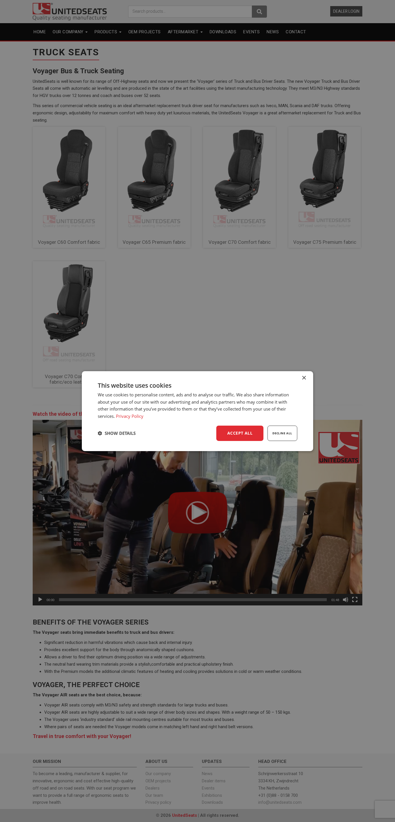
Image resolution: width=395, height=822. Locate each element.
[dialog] (197, 411)
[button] (117, 433)
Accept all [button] (239, 433)
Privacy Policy (129, 416)
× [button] (304, 378)
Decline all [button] (282, 433)
